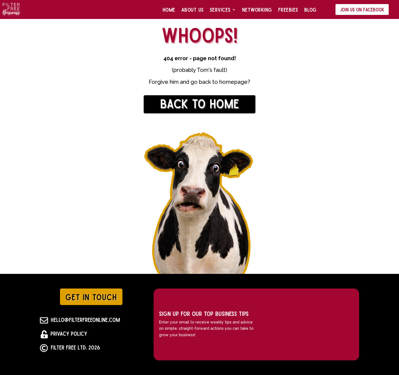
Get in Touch (91, 296)
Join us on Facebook (362, 9)
